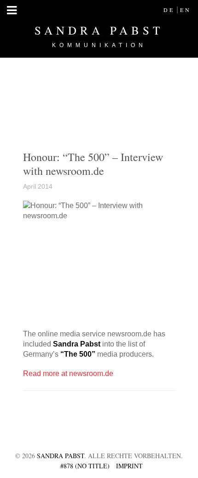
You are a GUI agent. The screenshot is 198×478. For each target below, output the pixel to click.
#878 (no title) (85, 465)
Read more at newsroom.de (68, 373)
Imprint (129, 465)
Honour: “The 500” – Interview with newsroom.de (93, 163)
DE (169, 9)
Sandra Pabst (99, 35)
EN (185, 9)
